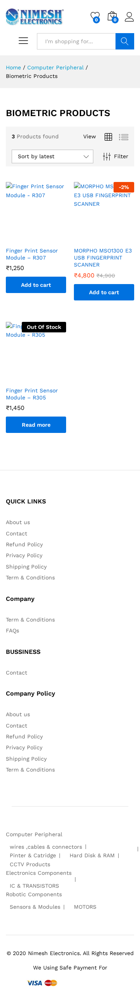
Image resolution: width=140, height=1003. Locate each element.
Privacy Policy (24, 555)
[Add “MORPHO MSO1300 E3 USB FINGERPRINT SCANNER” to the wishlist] (112, 237)
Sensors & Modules (35, 907)
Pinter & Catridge (33, 855)
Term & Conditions (30, 577)
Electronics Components (39, 873)
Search (125, 41)
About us (18, 522)
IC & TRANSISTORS (34, 886)
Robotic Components (34, 894)
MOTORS (85, 907)
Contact (16, 533)
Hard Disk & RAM (92, 855)
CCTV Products (30, 864)
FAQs (12, 630)
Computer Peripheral (34, 834)
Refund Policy (24, 544)
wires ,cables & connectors (46, 847)
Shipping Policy (26, 566)
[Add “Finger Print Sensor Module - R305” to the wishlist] (44, 377)
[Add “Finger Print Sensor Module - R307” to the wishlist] (44, 237)
